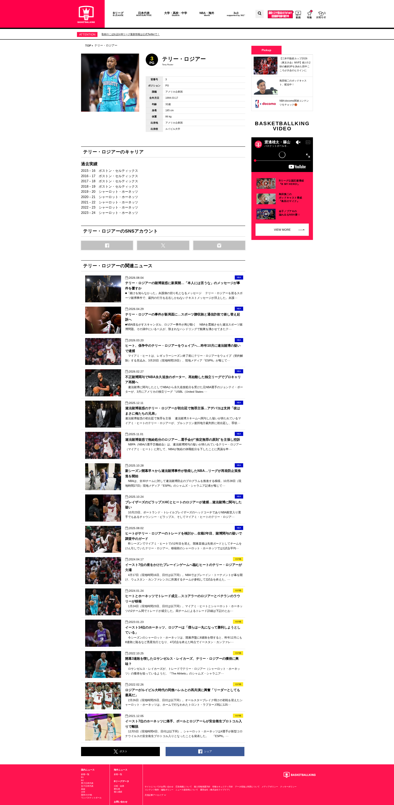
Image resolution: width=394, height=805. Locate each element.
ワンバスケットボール (91, 798)
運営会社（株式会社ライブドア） (215, 790)
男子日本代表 (87, 783)
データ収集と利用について (247, 787)
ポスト (123, 751)
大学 (83, 792)
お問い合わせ (120, 801)
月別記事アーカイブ (154, 795)
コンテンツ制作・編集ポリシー (159, 790)
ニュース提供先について (186, 790)
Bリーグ (118, 13)
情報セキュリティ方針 (222, 787)
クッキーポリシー (288, 787)
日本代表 (144, 13)
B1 (82, 777)
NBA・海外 (206, 13)
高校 (83, 789)
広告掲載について (183, 787)
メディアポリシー (270, 787)
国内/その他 (86, 795)
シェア (208, 751)
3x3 (236, 13)
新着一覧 (85, 774)
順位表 (117, 789)
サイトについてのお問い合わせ (159, 787)
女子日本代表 (87, 786)
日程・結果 (119, 786)
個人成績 (118, 792)
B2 (82, 780)
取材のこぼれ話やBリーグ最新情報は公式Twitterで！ (131, 34)
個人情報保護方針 (202, 787)
